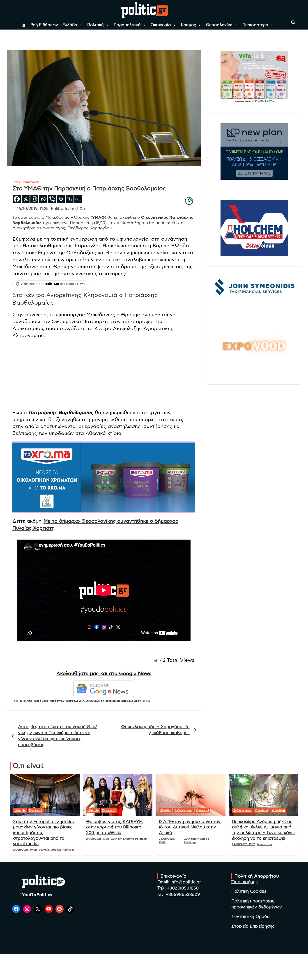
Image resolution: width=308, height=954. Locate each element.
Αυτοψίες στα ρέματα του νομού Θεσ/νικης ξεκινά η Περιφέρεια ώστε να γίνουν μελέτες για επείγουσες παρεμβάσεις (57, 736)
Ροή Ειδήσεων (44, 25)
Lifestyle (19, 810)
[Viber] (52, 199)
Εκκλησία (26, 700)
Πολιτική (95, 25)
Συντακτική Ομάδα (250, 917)
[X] (26, 199)
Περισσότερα (255, 25)
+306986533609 (183, 894)
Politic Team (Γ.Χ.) (68, 209)
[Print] (61, 199)
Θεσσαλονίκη (219, 25)
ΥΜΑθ (146, 700)
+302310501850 (183, 888)
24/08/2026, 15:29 (243, 844)
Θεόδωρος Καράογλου (49, 700)
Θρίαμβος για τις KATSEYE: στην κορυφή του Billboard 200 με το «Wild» (114, 827)
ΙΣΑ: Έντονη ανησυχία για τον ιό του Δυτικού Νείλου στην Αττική (190, 827)
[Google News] (78, 199)
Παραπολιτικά (127, 25)
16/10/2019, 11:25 (32, 209)
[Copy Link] (70, 199)
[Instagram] (34, 199)
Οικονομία (161, 25)
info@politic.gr (185, 882)
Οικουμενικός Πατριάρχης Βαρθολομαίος (113, 700)
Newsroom (264, 844)
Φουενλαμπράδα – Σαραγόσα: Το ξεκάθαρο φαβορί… (155, 730)
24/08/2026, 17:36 (97, 838)
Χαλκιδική (278, 810)
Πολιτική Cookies (248, 891)
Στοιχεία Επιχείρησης (253, 926)
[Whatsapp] (43, 199)
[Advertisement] (103, 374)
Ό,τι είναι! (35, 810)
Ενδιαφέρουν (183, 810)
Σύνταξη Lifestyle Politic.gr (56, 849)
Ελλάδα (69, 25)
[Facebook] (17, 199)
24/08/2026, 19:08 (25, 849)
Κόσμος (188, 25)
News (16, 182)
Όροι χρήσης (244, 882)
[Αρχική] (24, 25)
